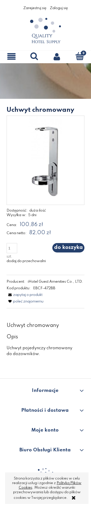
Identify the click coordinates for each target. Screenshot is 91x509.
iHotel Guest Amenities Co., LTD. (55, 281)
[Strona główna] (45, 30)
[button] (11, 56)
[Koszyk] (79, 56)
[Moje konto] (57, 56)
